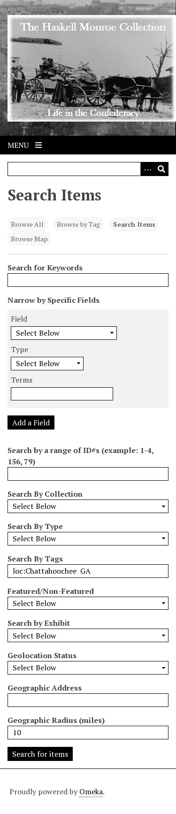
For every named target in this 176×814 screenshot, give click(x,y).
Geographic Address (45, 688)
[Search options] (147, 169)
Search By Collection (45, 494)
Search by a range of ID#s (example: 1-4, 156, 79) (80, 456)
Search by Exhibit (39, 623)
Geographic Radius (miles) (56, 720)
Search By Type (35, 526)
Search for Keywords (45, 267)
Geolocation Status (42, 655)
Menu (19, 145)
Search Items (134, 224)
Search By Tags (35, 558)
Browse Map (29, 238)
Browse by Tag (78, 224)
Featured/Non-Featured (51, 591)
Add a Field (31, 422)
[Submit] (161, 169)
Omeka (91, 791)
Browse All (27, 224)
